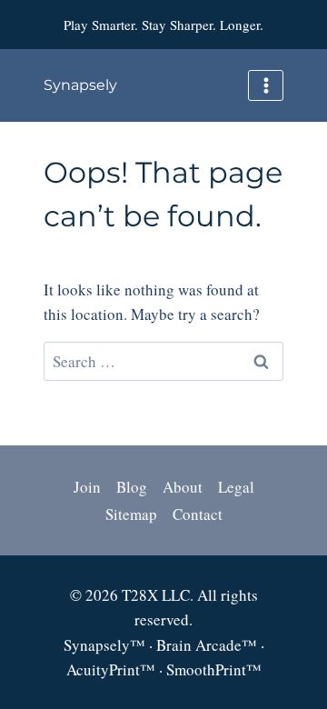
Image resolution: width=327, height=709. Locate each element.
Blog (131, 486)
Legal (236, 486)
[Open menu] (265, 85)
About (183, 486)
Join (87, 486)
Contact (198, 514)
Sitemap (131, 514)
